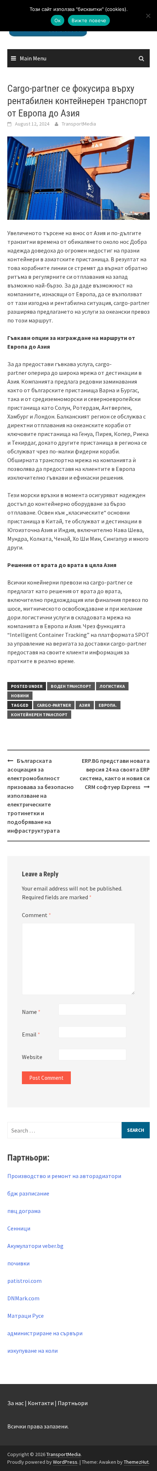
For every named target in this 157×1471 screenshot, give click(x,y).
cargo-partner (54, 705)
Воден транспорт (71, 686)
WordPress (65, 1462)
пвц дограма (24, 1210)
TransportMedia (79, 123)
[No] (148, 15)
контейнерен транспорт (39, 714)
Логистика (112, 686)
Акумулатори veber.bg (35, 1245)
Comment (36, 915)
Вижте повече (89, 20)
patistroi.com (24, 1280)
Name (31, 1011)
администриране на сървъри (45, 1333)
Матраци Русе (25, 1315)
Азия (84, 705)
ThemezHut (136, 1462)
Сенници (18, 1228)
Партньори (73, 1403)
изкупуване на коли (32, 1350)
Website (32, 1056)
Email (31, 1034)
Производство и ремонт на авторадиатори (64, 1175)
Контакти (41, 1403)
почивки (18, 1263)
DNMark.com (23, 1298)
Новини (20, 695)
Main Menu (33, 58)
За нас (15, 1403)
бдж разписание (28, 1193)
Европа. (108, 705)
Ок (57, 20)
